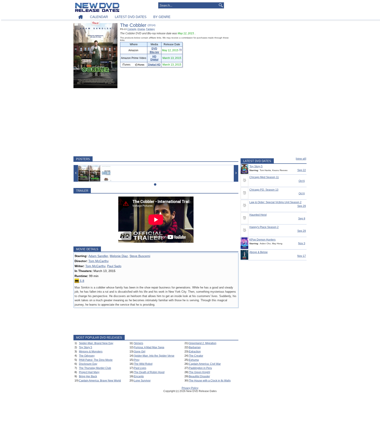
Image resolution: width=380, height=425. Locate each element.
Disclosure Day (88, 363)
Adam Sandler (98, 256)
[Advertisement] (155, 122)
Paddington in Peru (200, 368)
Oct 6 (302, 180)
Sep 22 (301, 170)
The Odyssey (87, 355)
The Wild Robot (143, 363)
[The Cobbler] (83, 173)
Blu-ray (154, 52)
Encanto (139, 376)
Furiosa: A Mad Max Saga (149, 347)
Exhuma (194, 359)
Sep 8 (301, 218)
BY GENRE (161, 17)
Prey (136, 359)
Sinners (138, 343)
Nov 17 (301, 255)
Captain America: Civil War (205, 363)
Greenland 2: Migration (202, 343)
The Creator (196, 355)
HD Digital (154, 58)
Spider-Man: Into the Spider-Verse (154, 355)
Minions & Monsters (90, 351)
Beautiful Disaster (199, 376)
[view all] (301, 158)
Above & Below (258, 252)
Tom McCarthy (98, 261)
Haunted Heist (258, 214)
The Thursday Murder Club (95, 368)
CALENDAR (99, 17)
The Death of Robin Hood (149, 372)
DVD (154, 48)
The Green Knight (199, 372)
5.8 (81, 281)
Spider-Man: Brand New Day (96, 343)
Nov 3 (301, 243)
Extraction (195, 351)
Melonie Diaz (119, 256)
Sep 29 (301, 206)
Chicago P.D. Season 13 (263, 189)
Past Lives (140, 368)
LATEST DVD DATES (130, 17)
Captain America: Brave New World (100, 380)
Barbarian (195, 347)
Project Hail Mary (89, 372)
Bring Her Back (88, 376)
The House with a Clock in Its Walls (210, 380)
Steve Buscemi (140, 256)
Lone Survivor (142, 380)
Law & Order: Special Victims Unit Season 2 (275, 202)
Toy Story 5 (85, 347)
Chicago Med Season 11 (264, 177)
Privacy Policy (190, 388)
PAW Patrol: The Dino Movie (96, 359)
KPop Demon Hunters (262, 239)
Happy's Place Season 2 (264, 227)
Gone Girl (139, 351)
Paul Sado (114, 266)
